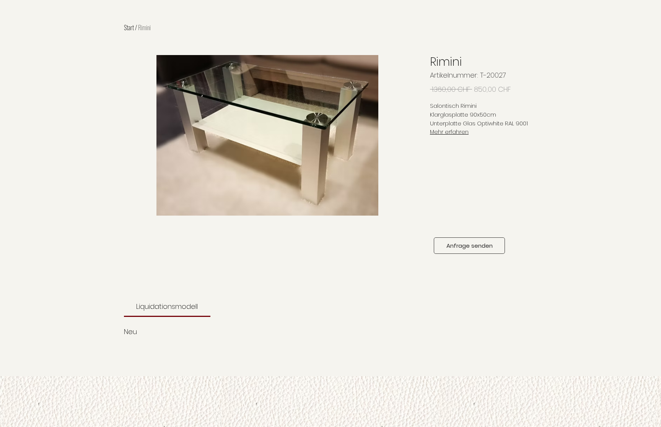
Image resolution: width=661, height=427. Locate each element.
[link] (167, 306)
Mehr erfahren (449, 132)
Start (129, 27)
